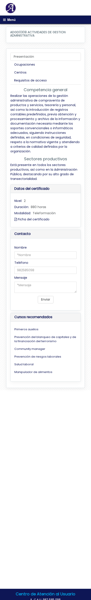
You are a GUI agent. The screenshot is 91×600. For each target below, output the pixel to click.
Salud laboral (24, 364)
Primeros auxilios (26, 329)
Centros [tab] (20, 72)
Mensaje (20, 277)
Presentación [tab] (24, 56)
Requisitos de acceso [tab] (30, 80)
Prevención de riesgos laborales (37, 356)
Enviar (45, 299)
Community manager (29, 349)
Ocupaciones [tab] (24, 64)
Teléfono (21, 262)
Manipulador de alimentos (33, 372)
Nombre (20, 247)
